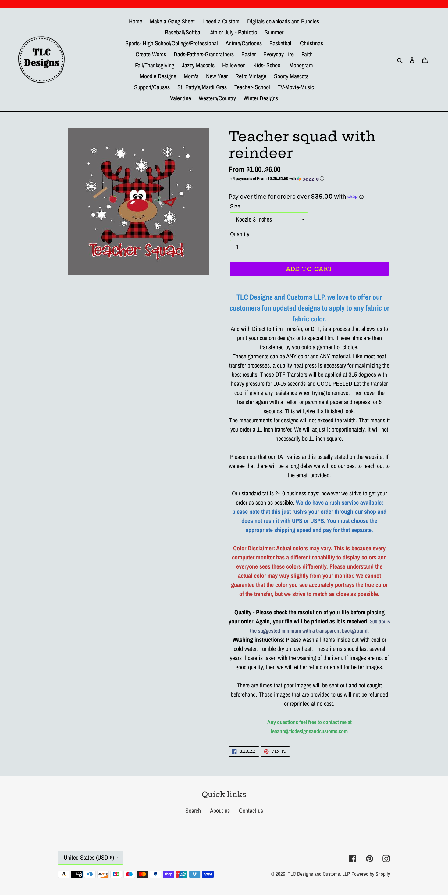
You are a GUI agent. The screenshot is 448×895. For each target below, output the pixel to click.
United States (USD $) (89, 857)
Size (235, 206)
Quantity (239, 234)
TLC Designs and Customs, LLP (319, 873)
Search (193, 810)
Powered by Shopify (370, 873)
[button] (309, 178)
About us (220, 810)
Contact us (251, 810)
